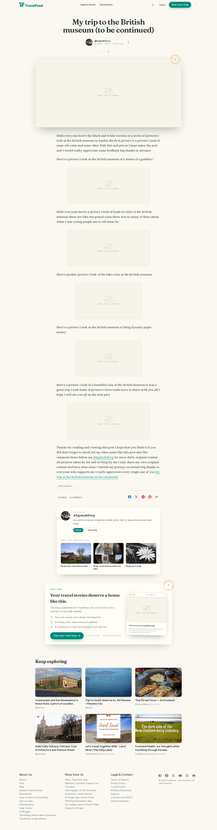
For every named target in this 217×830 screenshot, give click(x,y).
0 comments (76, 497)
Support (115, 793)
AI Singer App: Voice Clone (79, 797)
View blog (92, 530)
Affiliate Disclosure (121, 790)
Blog (21, 786)
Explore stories (88, 4)
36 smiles (62, 497)
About (22, 779)
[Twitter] (136, 496)
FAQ (21, 783)
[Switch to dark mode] (153, 4)
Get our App (26, 801)
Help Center (26, 808)
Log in (162, 4)
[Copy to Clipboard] (156, 497)
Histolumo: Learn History (78, 793)
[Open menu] (128, 42)
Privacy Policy (118, 783)
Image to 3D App (74, 808)
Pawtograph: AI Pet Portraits (80, 790)
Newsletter (25, 793)
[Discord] (193, 775)
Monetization (26, 804)
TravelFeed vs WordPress (32, 818)
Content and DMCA (121, 797)
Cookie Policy (118, 786)
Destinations (106, 4)
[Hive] (159, 775)
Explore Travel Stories (31, 790)
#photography (65, 486)
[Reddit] (150, 496)
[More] (195, 4)
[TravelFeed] (31, 5)
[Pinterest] (143, 496)
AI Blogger (25, 811)
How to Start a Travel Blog (33, 797)
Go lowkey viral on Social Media (82, 804)
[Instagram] (187, 775)
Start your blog (180, 4)
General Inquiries (120, 801)
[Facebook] (129, 496)
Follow (78, 530)
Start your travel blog (65, 635)
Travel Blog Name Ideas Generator (37, 815)
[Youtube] (180, 775)
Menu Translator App (76, 779)
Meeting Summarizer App (78, 801)
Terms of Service (120, 779)
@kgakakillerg (103, 457)
